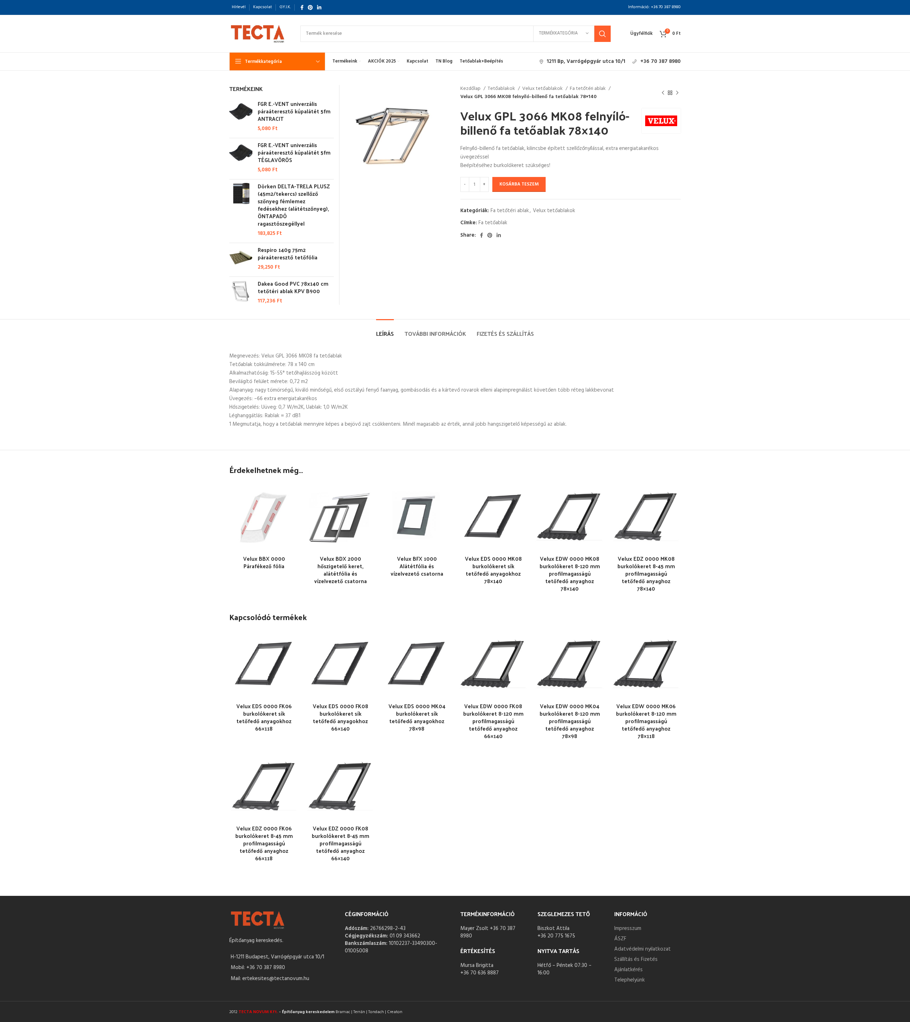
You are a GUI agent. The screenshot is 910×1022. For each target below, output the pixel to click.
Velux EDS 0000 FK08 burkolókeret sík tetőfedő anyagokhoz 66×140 (340, 717)
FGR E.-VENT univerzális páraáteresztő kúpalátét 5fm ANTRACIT (294, 111)
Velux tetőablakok (543, 89)
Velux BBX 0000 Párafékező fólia (264, 562)
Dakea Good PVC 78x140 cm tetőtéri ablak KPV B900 (293, 287)
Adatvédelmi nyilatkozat (642, 949)
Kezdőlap (471, 89)
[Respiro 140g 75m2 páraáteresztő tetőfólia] (240, 258)
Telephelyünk (629, 980)
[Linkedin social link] (319, 7)
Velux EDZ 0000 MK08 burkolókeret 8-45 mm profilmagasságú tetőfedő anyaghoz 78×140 (646, 573)
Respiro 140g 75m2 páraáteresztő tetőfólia (287, 253)
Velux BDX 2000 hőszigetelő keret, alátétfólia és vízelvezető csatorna (340, 570)
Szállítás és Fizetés (636, 959)
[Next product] (677, 93)
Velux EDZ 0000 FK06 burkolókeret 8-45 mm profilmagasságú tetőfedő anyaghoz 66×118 (264, 843)
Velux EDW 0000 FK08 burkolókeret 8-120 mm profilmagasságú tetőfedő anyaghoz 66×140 (493, 721)
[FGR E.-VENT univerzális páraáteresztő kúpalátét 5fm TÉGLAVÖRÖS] (240, 157)
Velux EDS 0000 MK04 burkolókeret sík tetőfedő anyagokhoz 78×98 (417, 717)
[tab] (385, 330)
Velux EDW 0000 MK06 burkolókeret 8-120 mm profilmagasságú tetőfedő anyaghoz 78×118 (646, 721)
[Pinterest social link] (310, 7)
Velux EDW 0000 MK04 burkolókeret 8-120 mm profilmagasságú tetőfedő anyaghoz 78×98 (570, 721)
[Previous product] (663, 93)
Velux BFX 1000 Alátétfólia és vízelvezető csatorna (417, 566)
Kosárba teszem (519, 184)
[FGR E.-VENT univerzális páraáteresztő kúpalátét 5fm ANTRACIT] (240, 116)
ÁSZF (620, 939)
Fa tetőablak (492, 223)
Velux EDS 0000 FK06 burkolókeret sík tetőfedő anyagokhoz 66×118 (264, 717)
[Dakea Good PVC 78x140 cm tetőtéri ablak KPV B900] (240, 292)
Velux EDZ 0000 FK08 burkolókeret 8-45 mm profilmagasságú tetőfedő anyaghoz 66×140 (340, 843)
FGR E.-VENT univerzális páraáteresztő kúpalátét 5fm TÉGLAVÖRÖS (294, 152)
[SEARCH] (602, 34)
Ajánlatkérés (628, 969)
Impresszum (627, 928)
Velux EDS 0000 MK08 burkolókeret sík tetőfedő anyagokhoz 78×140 (493, 570)
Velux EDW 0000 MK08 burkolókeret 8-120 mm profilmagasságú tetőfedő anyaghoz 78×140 (570, 573)
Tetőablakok (502, 89)
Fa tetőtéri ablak (588, 89)
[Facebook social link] (302, 7)
